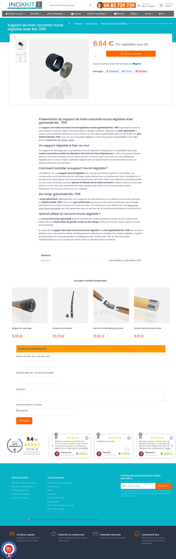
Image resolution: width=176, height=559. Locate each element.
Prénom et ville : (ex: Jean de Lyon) (33, 356)
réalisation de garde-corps (60, 140)
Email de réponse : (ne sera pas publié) (35, 372)
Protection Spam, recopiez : (29, 404)
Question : (21, 389)
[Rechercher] (90, 5)
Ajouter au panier (132, 53)
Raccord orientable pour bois (108, 328)
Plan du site (52, 501)
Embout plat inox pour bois (147, 328)
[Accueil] (69, 23)
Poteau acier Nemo (62, 328)
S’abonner (164, 485)
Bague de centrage (21, 328)
